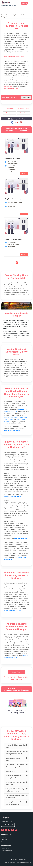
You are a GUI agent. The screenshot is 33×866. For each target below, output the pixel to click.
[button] (27, 708)
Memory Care (9, 113)
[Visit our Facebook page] (12, 830)
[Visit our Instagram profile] (6, 830)
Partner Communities (6, 850)
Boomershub (4, 15)
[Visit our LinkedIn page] (16, 830)
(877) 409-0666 (9, 825)
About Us (3, 837)
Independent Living (23, 108)
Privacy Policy (14, 859)
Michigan (23, 15)
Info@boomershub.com (7, 821)
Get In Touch (16, 672)
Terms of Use (22, 859)
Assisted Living (9, 108)
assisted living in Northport (11, 417)
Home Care (23, 113)
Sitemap (3, 841)
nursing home (14, 15)
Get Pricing (24, 173)
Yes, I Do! (25, 97)
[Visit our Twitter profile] (9, 830)
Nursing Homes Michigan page (12, 610)
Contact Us (4, 839)
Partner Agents (5, 848)
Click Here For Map (17, 119)
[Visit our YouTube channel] (2, 830)
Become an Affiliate (6, 853)
